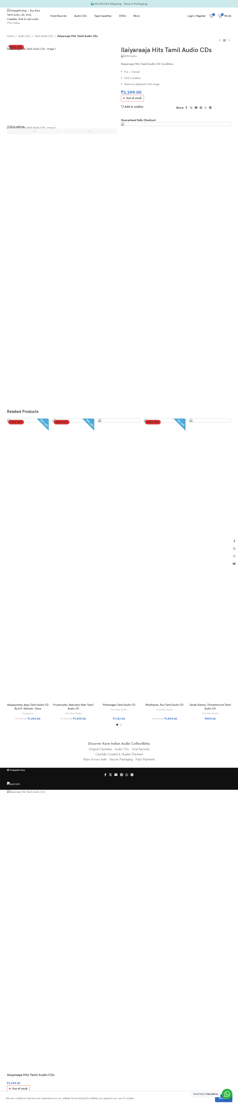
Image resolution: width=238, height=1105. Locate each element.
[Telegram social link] (210, 107)
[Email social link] (196, 107)
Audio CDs (24, 36)
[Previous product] (220, 40)
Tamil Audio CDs (43, 36)
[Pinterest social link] (200, 107)
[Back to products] (224, 40)
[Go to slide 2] (121, 725)
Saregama (27, 713)
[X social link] (191, 107)
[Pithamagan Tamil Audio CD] (119, 560)
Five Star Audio (73, 713)
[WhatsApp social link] (205, 107)
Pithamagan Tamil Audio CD (119, 704)
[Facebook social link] (186, 107)
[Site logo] (24, 16)
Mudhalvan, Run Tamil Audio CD (164, 704)
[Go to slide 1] (117, 725)
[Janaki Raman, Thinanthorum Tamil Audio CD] (210, 560)
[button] (34, 131)
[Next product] (229, 40)
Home (10, 36)
